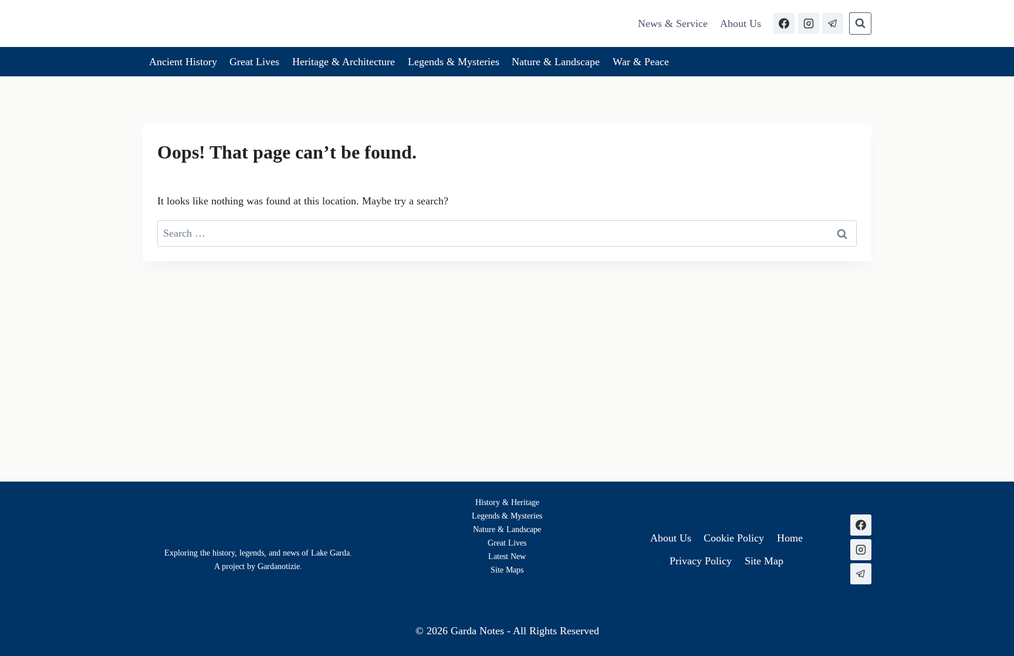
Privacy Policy (701, 561)
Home (790, 538)
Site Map (505, 569)
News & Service (673, 23)
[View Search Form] (860, 23)
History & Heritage (507, 502)
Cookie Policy (734, 538)
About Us (740, 23)
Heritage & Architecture (343, 62)
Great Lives (254, 62)
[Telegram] (832, 23)
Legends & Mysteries (453, 62)
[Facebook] (784, 23)
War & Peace (641, 62)
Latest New (507, 556)
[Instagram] (808, 23)
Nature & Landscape (556, 62)
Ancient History (183, 62)
